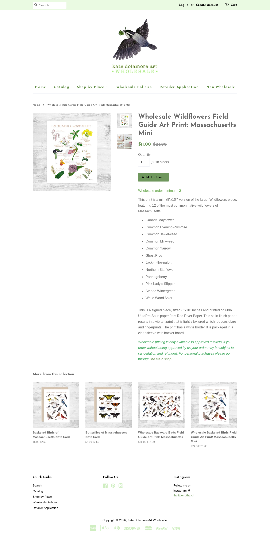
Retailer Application (178, 87)
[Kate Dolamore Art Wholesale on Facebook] (105, 486)
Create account (207, 5)
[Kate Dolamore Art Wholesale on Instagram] (120, 486)
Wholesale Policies (134, 87)
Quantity (144, 154)
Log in (183, 5)
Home (40, 87)
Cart (234, 5)
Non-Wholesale (220, 87)
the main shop (160, 359)
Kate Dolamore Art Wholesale (147, 520)
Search (37, 485)
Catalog (61, 87)
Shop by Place (91, 87)
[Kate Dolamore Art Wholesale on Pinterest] (113, 486)
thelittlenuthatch (183, 495)
